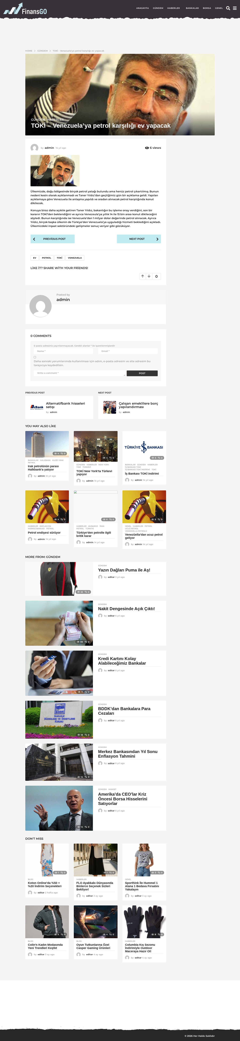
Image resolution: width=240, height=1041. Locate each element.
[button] (228, 8)
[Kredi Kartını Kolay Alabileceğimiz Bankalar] (59, 672)
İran (102, 525)
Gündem (158, 8)
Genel (219, 8)
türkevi (87, 466)
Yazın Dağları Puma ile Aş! (124, 569)
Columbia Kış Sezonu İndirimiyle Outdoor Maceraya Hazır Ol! (140, 947)
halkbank (45, 459)
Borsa (207, 8)
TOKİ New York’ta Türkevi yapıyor (94, 472)
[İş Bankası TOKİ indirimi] (144, 445)
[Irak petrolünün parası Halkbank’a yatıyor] (47, 443)
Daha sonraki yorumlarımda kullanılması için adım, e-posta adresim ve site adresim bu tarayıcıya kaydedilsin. (92, 362)
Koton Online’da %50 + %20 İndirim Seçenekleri (45, 884)
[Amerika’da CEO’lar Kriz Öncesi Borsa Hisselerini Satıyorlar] (59, 807)
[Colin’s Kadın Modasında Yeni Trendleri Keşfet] (47, 921)
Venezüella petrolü (136, 530)
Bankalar (192, 8)
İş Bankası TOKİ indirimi (137, 469)
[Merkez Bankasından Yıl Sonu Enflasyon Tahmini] (59, 761)
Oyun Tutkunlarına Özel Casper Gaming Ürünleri (93, 945)
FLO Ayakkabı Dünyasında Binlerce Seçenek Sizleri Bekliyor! (94, 885)
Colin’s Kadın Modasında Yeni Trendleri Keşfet (45, 945)
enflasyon (45, 525)
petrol (46, 257)
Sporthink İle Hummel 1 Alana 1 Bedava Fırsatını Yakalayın (142, 885)
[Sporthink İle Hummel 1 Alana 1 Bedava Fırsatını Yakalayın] (144, 859)
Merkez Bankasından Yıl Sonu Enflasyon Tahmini (128, 753)
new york (103, 464)
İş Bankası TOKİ (133, 466)
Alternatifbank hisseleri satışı (65, 404)
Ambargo (93, 525)
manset (112, 789)
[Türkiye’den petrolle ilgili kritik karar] (95, 506)
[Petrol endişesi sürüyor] (47, 506)
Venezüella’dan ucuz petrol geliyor (144, 535)
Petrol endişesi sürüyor (44, 531)
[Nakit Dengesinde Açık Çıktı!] (59, 622)
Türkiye (90, 528)
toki (59, 257)
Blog (30, 879)
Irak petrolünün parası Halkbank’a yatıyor (43, 467)
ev (34, 257)
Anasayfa (142, 8)
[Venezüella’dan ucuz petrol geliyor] (144, 506)
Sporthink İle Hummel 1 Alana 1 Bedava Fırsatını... (105, 1016)
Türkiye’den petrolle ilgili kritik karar (93, 533)
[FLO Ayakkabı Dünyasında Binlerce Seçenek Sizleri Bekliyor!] (95, 859)
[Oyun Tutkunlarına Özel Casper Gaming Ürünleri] (95, 921)
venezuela (75, 257)
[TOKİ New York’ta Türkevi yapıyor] (95, 445)
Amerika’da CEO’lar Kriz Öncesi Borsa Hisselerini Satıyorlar (122, 798)
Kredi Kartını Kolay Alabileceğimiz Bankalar (122, 660)
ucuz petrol (131, 528)
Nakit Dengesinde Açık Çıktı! (126, 607)
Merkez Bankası (36, 528)
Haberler (173, 8)
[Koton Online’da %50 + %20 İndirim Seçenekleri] (47, 859)
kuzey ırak (58, 459)
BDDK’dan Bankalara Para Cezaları (124, 710)
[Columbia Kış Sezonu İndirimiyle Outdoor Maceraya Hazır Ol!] (144, 921)
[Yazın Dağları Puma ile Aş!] (59, 578)
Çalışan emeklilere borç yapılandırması (138, 404)
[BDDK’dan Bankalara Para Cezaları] (59, 719)
